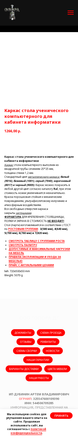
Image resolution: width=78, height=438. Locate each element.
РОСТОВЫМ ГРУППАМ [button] (23, 229)
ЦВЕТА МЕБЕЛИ (57, 369)
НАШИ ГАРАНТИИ (38, 360)
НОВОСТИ (52, 351)
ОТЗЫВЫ (25, 342)
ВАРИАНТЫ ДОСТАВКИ (24, 369)
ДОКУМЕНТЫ (23, 333)
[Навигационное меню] (71, 13)
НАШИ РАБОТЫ (39, 378)
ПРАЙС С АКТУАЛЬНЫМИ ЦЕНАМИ (31, 265)
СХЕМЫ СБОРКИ (26, 351)
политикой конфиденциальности (28, 431)
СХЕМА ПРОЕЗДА (51, 333)
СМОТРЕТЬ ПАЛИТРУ (23, 245)
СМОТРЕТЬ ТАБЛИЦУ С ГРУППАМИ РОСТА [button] (37, 241)
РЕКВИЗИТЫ (48, 342)
